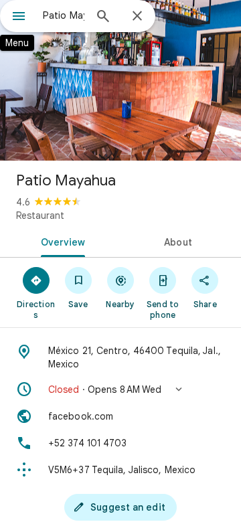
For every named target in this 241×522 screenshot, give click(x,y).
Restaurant (40, 215)
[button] (120, 389)
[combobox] (63, 15)
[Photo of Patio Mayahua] (120, 80)
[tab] (60, 241)
